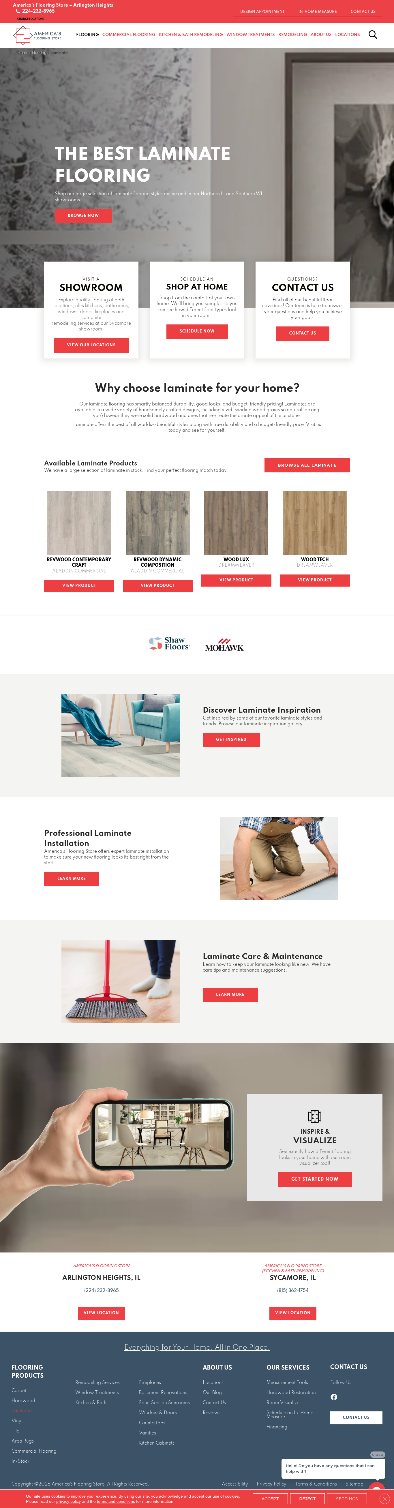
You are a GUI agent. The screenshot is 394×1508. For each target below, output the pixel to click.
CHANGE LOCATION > (31, 19)
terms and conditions (116, 1501)
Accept (270, 1498)
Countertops (152, 1423)
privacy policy (68, 1501)
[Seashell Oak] (79, 523)
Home (23, 53)
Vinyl (17, 1421)
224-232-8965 (37, 11)
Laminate (22, 1411)
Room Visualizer (284, 1403)
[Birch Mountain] (315, 523)
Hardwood (23, 1401)
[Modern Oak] (158, 523)
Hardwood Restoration (291, 1393)
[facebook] (334, 1398)
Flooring (39, 53)
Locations (213, 1383)
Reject (307, 1498)
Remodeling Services (97, 1383)
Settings (347, 1498)
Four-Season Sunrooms (164, 1403)
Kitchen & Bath (90, 1403)
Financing (277, 1427)
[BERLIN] (236, 523)
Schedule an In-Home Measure (290, 1415)
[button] (83, 216)
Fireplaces (150, 1383)
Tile (15, 1431)
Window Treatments (97, 1393)
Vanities (147, 1433)
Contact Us (214, 1403)
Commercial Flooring (34, 1451)
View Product (79, 586)
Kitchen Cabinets (157, 1443)
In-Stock (20, 1461)
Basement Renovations (163, 1393)
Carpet (19, 1391)
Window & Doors (158, 1413)
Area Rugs (23, 1441)
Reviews (211, 1413)
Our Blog (212, 1393)
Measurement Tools (287, 1383)
